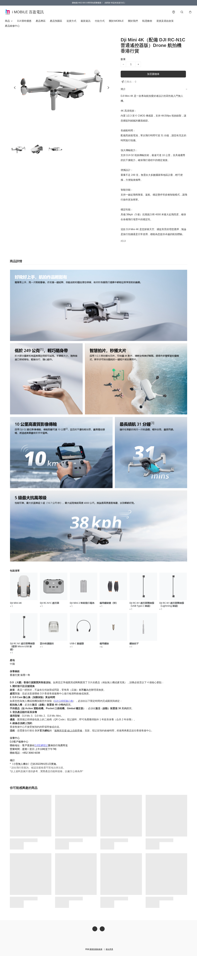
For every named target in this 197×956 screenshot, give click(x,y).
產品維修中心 (12, 26)
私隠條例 (147, 21)
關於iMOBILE (116, 21)
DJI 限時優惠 (24, 21)
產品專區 (41, 21)
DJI (124, 241)
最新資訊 (85, 21)
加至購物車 (153, 74)
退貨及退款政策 (165, 21)
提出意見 (109, 949)
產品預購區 (56, 21)
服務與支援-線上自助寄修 (68, 730)
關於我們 (133, 21)
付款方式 (100, 21)
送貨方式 (71, 21)
